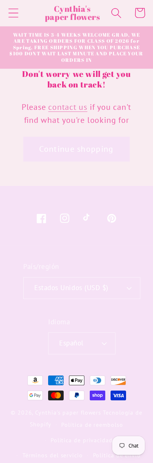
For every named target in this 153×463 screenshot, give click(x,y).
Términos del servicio (52, 455)
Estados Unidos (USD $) (71, 287)
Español (71, 343)
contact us (67, 107)
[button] (13, 12)
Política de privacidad (82, 440)
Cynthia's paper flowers (68, 412)
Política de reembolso (92, 424)
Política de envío (117, 455)
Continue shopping (76, 149)
